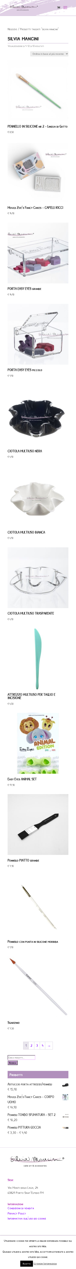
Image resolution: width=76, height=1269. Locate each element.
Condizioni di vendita (21, 1208)
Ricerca (12, 1062)
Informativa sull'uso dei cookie (27, 1218)
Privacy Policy (17, 1213)
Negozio (12, 29)
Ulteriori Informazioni (45, 1263)
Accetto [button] (27, 1263)
